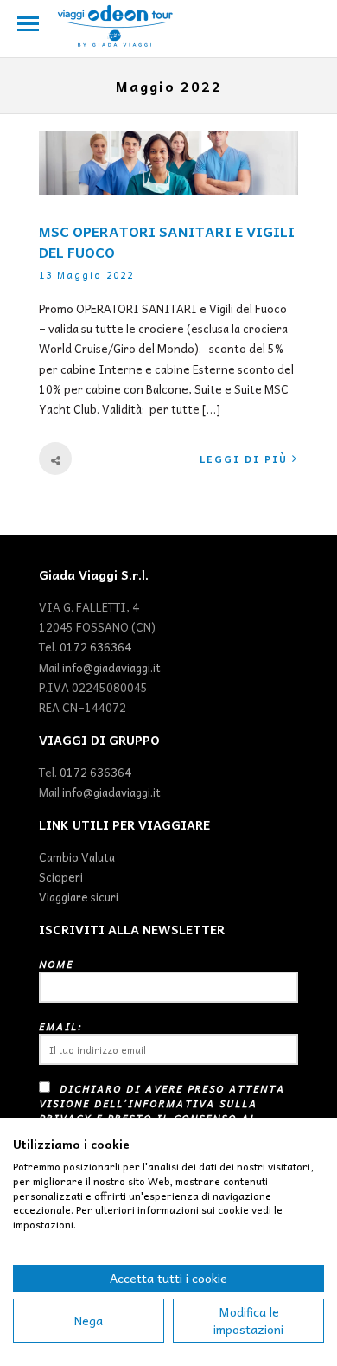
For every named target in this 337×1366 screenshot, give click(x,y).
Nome (56, 964)
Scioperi (61, 877)
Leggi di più (244, 459)
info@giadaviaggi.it (111, 667)
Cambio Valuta (77, 857)
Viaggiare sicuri (78, 897)
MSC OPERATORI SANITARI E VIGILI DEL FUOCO (167, 241)
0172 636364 (95, 647)
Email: (60, 1026)
